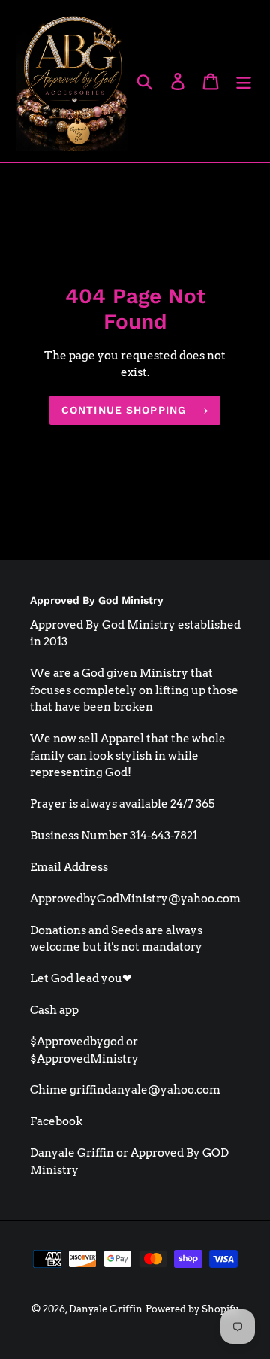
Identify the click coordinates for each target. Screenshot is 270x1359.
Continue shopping (124, 410)
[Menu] (243, 81)
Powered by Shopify (192, 1309)
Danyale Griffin (105, 1309)
